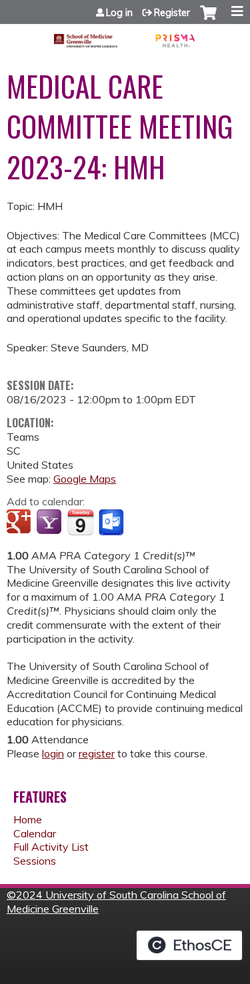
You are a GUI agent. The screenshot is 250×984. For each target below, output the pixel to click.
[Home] (125, 36)
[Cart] (208, 19)
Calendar (34, 833)
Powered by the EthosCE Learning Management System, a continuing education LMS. (189, 945)
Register (172, 12)
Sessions (34, 860)
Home (27, 819)
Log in (119, 12)
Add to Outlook (112, 522)
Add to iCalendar (80, 522)
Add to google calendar (20, 522)
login (53, 753)
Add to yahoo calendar (50, 522)
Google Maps (84, 478)
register (97, 753)
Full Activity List (51, 846)
